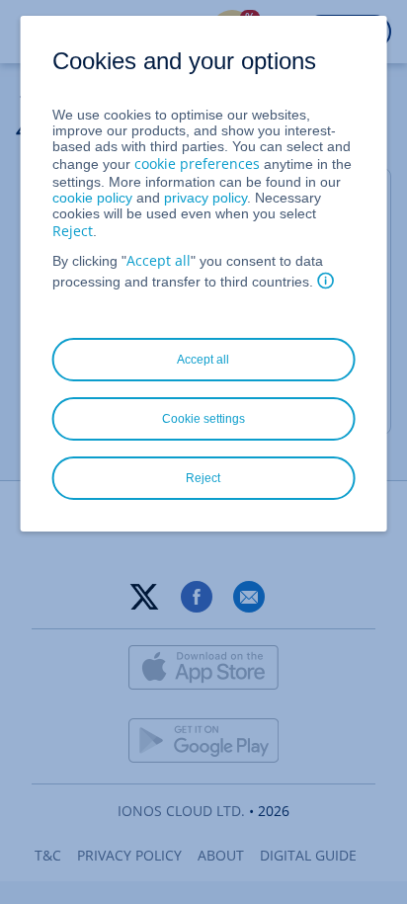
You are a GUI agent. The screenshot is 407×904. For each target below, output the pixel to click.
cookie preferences (197, 163)
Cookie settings (203, 419)
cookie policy (92, 197)
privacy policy (205, 197)
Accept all (158, 260)
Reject (72, 230)
